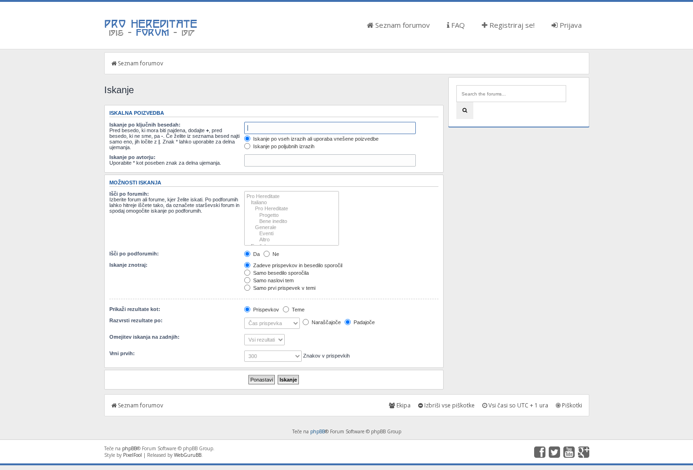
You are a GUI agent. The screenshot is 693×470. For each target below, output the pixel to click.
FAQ (457, 25)
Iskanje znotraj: (128, 265)
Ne (275, 254)
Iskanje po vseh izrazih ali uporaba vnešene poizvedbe (315, 139)
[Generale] (292, 227)
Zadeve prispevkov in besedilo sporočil (297, 265)
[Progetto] (292, 215)
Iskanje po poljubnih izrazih (283, 146)
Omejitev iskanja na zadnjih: (144, 337)
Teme (297, 309)
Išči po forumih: (129, 194)
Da (256, 254)
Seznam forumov (401, 25)
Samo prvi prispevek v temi (283, 288)
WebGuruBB (187, 455)
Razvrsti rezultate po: (136, 320)
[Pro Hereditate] (292, 196)
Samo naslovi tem (273, 280)
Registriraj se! (511, 25)
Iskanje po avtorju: (132, 157)
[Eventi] (292, 234)
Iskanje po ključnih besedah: (145, 124)
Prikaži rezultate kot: (134, 309)
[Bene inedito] (292, 221)
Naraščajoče (325, 322)
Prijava (570, 25)
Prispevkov (265, 309)
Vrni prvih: (122, 353)
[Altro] (292, 240)
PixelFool (132, 455)
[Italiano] (292, 202)
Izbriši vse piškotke (449, 405)
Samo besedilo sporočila (280, 273)
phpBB (317, 431)
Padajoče (363, 322)
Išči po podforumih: (134, 253)
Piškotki (571, 405)
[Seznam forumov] (151, 35)
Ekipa (403, 405)
